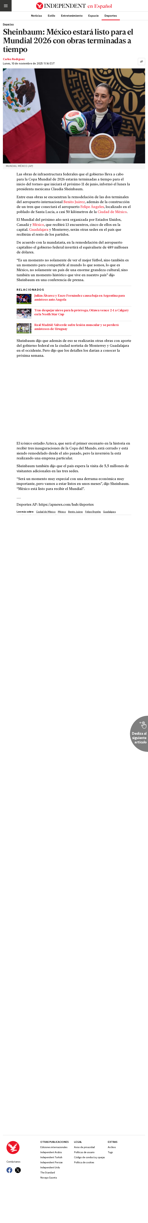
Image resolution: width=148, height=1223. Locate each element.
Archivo (112, 1147)
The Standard (47, 1172)
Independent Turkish (51, 1157)
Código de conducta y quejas (89, 1157)
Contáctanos (13, 1162)
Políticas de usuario (84, 1152)
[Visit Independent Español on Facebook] (9, 1170)
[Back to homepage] (23, 1147)
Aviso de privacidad (84, 1147)
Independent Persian (51, 1162)
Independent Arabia (51, 1152)
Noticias (36, 15)
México (38, 225)
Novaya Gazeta (48, 1177)
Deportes (111, 15)
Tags (110, 1152)
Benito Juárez (74, 202)
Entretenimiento (72, 15)
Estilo (51, 15)
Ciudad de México (112, 212)
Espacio (93, 15)
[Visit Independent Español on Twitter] (18, 1170)
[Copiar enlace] (141, 61)
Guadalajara (38, 230)
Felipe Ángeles (92, 207)
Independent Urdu (50, 1167)
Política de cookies (84, 1162)
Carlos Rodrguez (14, 59)
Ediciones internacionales (54, 1147)
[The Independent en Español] (74, 5)
